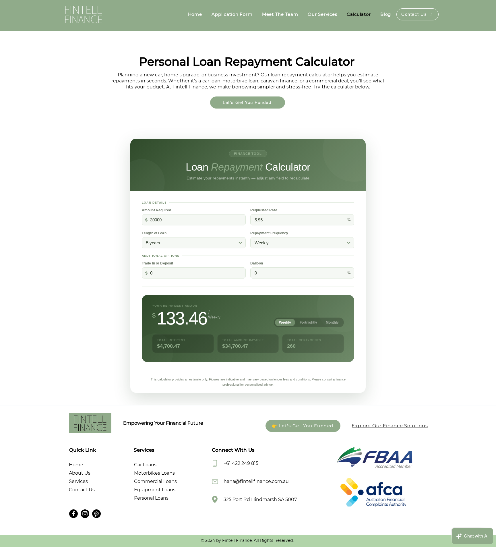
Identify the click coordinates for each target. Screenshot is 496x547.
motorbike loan (240, 81)
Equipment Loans (154, 489)
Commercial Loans (155, 481)
